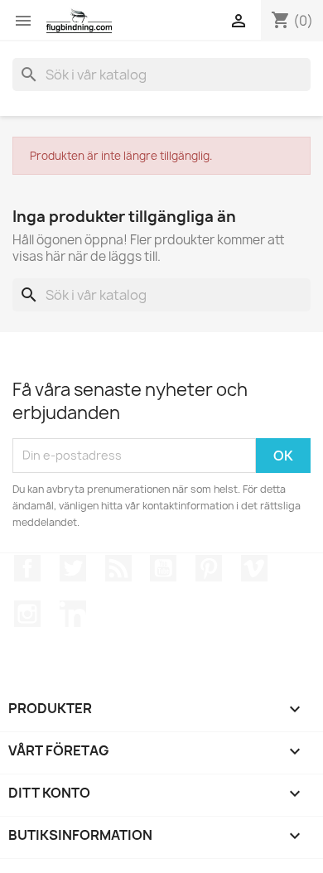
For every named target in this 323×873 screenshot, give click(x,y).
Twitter (73, 568)
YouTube (163, 568)
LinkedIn (73, 613)
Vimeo (254, 568)
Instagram (27, 613)
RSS (118, 568)
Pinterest (208, 568)
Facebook (27, 568)
